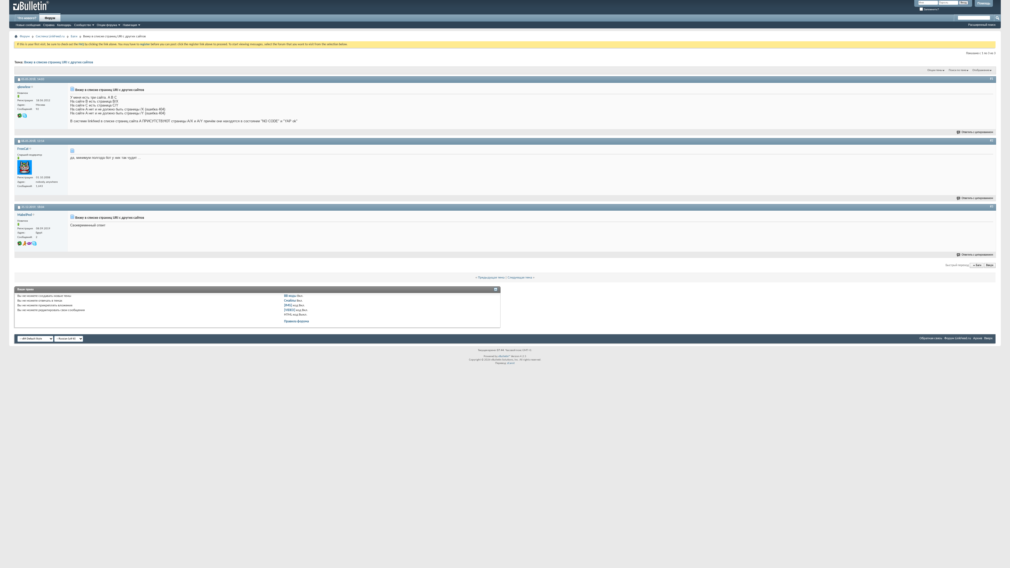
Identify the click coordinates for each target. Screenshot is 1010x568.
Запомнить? (931, 9)
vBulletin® (504, 356)
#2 (991, 140)
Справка (48, 25)
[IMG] (288, 305)
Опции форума (107, 25)
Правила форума (296, 321)
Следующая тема (520, 277)
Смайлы (290, 300)
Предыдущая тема (491, 277)
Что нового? (27, 18)
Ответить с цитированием (977, 132)
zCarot (511, 363)
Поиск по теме (957, 70)
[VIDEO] (289, 310)
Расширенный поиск (982, 24)
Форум (50, 18)
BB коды (290, 296)
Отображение (980, 70)
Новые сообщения (28, 25)
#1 (991, 78)
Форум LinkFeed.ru (957, 338)
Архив (977, 338)
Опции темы (934, 70)
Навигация (130, 25)
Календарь (64, 25)
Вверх (989, 265)
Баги (74, 36)
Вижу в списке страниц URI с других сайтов (58, 62)
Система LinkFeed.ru (50, 36)
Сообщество (82, 25)
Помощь (983, 3)
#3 (991, 206)
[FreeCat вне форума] (24, 167)
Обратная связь (931, 338)
